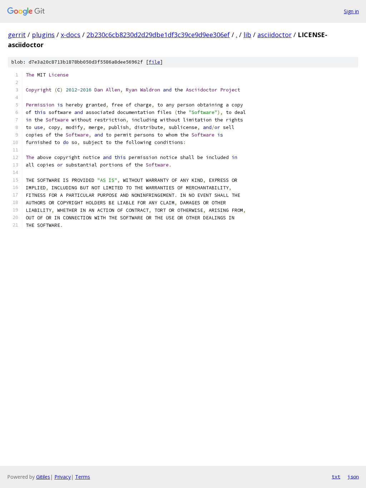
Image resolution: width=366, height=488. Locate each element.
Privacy (62, 476)
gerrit (17, 34)
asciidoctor (274, 34)
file (154, 62)
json (353, 476)
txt (336, 476)
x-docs (70, 34)
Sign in (351, 11)
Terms (82, 476)
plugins (43, 34)
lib (247, 34)
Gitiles (43, 476)
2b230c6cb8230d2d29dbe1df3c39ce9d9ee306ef (158, 34)
